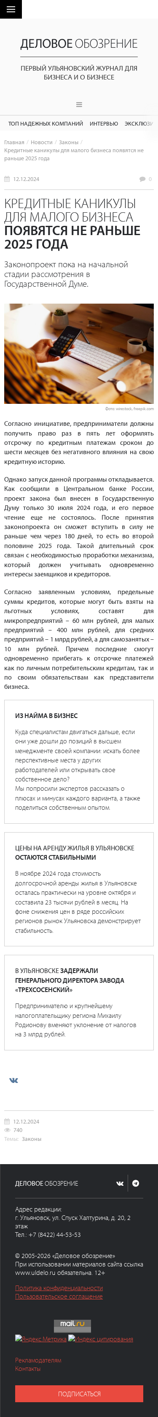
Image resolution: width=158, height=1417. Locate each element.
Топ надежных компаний (45, 123)
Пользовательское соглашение (59, 1296)
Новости (42, 142)
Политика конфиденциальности (59, 1287)
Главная (14, 142)
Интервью (104, 123)
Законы (68, 142)
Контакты (28, 1368)
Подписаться (79, 1394)
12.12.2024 (26, 179)
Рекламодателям (38, 1360)
